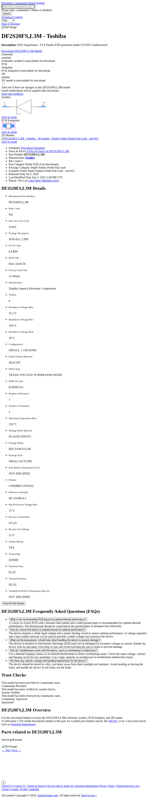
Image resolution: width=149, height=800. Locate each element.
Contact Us (19, 785)
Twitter (24, 789)
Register (15, 23)
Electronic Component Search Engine (23, 3)
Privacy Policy (107, 785)
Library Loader (10, 789)
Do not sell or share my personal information (72, 785)
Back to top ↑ (89, 795)
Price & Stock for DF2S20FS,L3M (48, 151)
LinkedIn (34, 789)
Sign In (5, 23)
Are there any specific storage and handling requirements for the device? (48, 660)
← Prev (6, 750)
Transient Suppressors (23, 724)
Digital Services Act (127, 785)
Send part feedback (12, 93)
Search (6, 13)
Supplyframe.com (47, 795)
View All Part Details (13, 603)
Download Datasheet (33, 147)
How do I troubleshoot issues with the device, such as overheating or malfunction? (53, 650)
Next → (16, 750)
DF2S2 (113, 721)
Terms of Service (37, 785)
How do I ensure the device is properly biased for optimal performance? (47, 629)
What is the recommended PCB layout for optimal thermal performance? (48, 619)
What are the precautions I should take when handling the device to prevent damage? (55, 640)
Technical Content (11, 17)
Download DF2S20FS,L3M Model (21, 51)
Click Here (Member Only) (43, 180)
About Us (7, 785)
